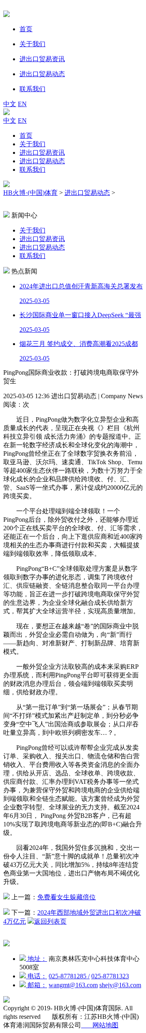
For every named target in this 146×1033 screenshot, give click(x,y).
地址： (36, 958)
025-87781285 (69, 976)
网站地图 (99, 1025)
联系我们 (32, 169)
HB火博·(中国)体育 (30, 192)
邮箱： (36, 985)
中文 (9, 103)
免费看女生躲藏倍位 (66, 897)
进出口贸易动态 (42, 161)
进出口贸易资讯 (42, 152)
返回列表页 (50, 921)
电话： (36, 976)
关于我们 (32, 144)
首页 (25, 135)
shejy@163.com (120, 985)
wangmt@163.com (73, 985)
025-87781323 (110, 976)
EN (22, 103)
